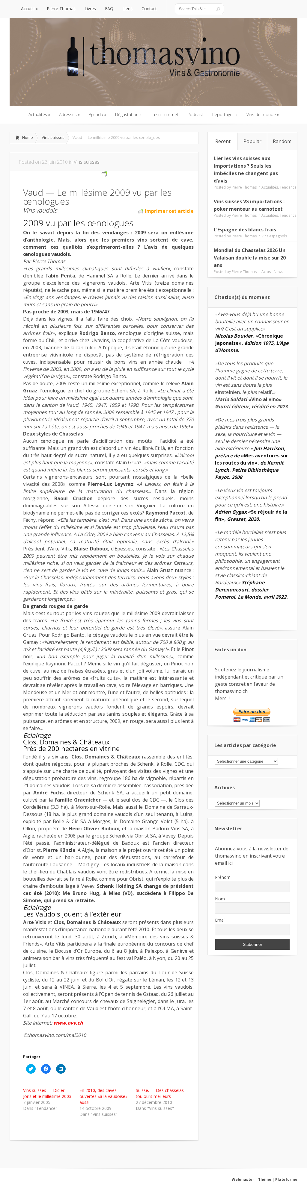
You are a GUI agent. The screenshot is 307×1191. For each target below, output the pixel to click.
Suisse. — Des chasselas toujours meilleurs (160, 1093)
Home (27, 137)
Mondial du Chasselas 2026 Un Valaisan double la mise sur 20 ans (250, 257)
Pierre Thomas (244, 187)
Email (220, 920)
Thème (264, 1179)
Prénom (223, 877)
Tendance (288, 187)
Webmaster (243, 1179)
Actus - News (272, 271)
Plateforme (286, 1179)
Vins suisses (53, 137)
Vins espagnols (274, 236)
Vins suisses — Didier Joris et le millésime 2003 (47, 1093)
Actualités (269, 187)
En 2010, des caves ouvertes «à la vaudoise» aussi (103, 1096)
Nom (220, 899)
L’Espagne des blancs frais (245, 229)
